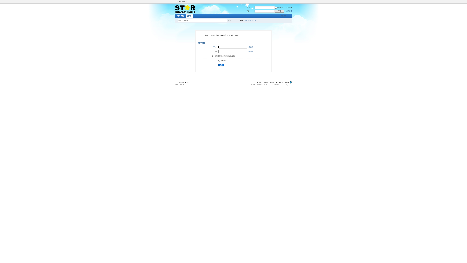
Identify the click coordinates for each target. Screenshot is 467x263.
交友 (249, 20)
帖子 (229, 21)
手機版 (266, 82)
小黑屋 (272, 82)
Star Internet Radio (282, 82)
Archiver (259, 82)
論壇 (189, 16)
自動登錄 (280, 8)
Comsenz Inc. (187, 84)
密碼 (248, 11)
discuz (254, 20)
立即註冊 (289, 11)
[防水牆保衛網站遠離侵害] (290, 82)
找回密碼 (289, 8)
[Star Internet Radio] (185, 12)
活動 (245, 20)
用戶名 (248, 8)
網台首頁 (180, 16)
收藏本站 (185, 2)
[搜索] (236, 20)
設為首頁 (178, 2)
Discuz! (186, 82)
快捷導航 (283, 16)
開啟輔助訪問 (291, 2)
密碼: (216, 51)
